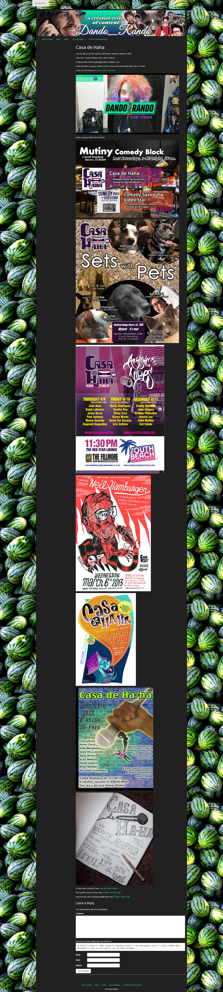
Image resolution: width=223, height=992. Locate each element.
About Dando (9, 3)
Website (79, 965)
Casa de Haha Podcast (109, 888)
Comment (79, 914)
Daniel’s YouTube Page (112, 893)
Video (28, 3)
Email (78, 960)
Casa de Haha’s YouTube (105, 70)
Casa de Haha (40, 3)
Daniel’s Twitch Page (122, 897)
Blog (20, 3)
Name (78, 955)
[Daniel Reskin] (111, 23)
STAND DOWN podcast (60, 3)
